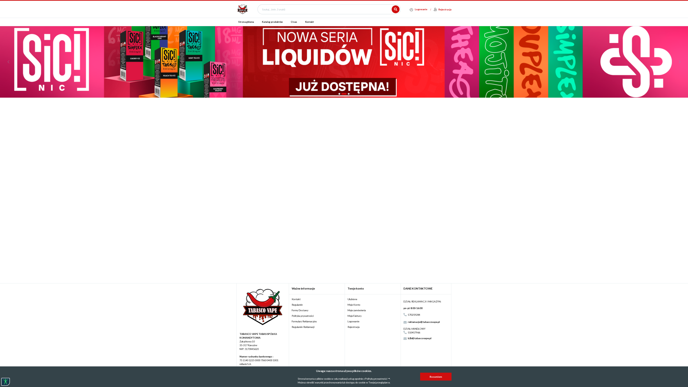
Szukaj (396, 9)
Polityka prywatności (303, 315)
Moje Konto (354, 304)
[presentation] (9, 62)
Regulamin (297, 304)
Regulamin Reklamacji (303, 326)
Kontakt (309, 21)
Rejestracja (354, 326)
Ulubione (352, 299)
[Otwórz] (5, 382)
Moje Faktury (354, 315)
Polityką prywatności (376, 378)
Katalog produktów (272, 21)
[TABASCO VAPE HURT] (242, 9)
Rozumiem (436, 376)
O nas (294, 21)
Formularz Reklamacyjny (304, 321)
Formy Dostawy (300, 310)
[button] (339, 94)
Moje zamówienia (357, 310)
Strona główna (246, 21)
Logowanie (353, 321)
